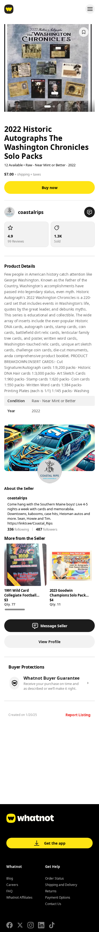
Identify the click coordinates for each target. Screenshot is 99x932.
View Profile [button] (49, 641)
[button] (89, 212)
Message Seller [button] (53, 625)
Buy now (50, 187)
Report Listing (78, 714)
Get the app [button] (54, 843)
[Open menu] (90, 9)
